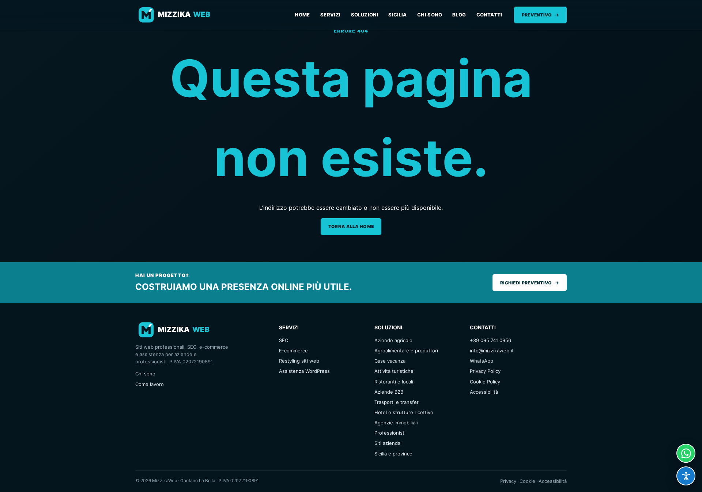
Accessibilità (484, 392)
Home (302, 15)
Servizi (330, 15)
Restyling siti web (299, 361)
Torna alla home (351, 226)
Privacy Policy (485, 371)
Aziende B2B (388, 392)
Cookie (527, 481)
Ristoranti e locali (393, 382)
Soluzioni (364, 15)
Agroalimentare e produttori (406, 350)
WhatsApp (481, 361)
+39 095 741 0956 (490, 340)
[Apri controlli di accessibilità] (685, 475)
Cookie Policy (485, 382)
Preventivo (540, 15)
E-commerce (293, 350)
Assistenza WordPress (304, 371)
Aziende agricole (393, 340)
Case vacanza (389, 361)
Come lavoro (149, 384)
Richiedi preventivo (529, 282)
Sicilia (397, 15)
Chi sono (429, 15)
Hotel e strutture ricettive (403, 412)
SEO (283, 340)
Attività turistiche (394, 371)
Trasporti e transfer (396, 402)
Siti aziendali (388, 443)
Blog (459, 15)
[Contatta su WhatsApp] (685, 453)
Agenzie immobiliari (396, 422)
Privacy (508, 481)
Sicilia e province (393, 454)
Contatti (489, 15)
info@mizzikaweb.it (492, 350)
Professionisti (389, 433)
